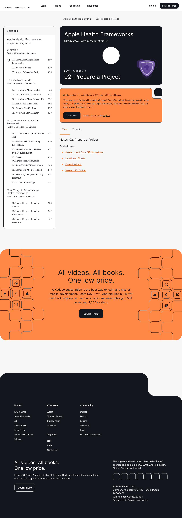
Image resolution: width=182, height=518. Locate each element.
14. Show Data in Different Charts (27, 165)
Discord (83, 412)
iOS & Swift (20, 412)
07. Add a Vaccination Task (24, 103)
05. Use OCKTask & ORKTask (26, 94)
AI (15, 421)
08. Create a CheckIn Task (24, 108)
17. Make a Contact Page (23, 182)
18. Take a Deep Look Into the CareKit (26, 205)
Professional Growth (23, 434)
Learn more (72, 115)
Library (17, 439)
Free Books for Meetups (91, 434)
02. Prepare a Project (21, 67)
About (50, 412)
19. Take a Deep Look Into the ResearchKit (26, 213)
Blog (82, 430)
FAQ (49, 445)
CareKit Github (73, 164)
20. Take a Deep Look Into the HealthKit (26, 221)
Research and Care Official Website (84, 152)
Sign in (152, 5)
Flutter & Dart (20, 425)
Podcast (83, 416)
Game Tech (19, 430)
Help (49, 441)
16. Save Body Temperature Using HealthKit (27, 176)
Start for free (169, 5)
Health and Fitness (75, 158)
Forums (83, 421)
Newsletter (85, 425)
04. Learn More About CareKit (26, 90)
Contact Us (52, 450)
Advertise (51, 425)
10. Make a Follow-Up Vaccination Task (28, 135)
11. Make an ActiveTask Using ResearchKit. (26, 143)
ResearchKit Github (75, 170)
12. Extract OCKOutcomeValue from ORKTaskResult (26, 151)
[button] (44, 6)
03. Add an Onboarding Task (25, 72)
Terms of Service (54, 416)
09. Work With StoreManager (25, 113)
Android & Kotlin (22, 416)
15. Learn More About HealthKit (27, 170)
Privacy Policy (53, 421)
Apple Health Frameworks (77, 18)
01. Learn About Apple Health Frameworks (25, 61)
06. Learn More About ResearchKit (28, 99)
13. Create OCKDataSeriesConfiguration (25, 159)
